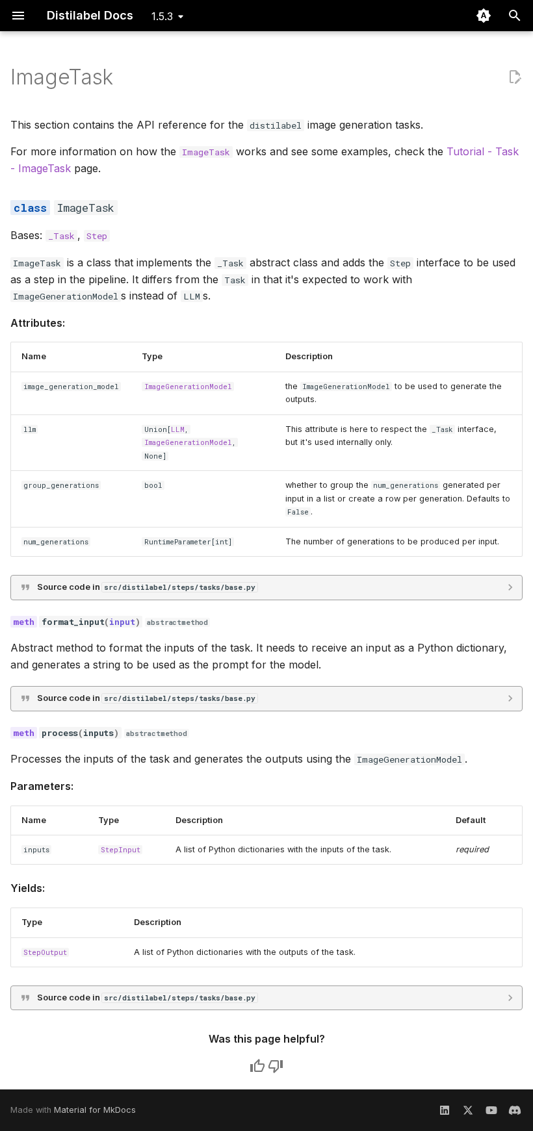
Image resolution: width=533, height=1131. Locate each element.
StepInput (120, 849)
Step (96, 236)
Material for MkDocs (95, 1110)
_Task (61, 236)
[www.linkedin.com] (444, 1110)
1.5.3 (162, 16)
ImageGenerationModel (188, 386)
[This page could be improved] (275, 1066)
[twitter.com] (468, 1110)
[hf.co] (514, 1110)
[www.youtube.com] (491, 1110)
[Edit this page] (515, 77)
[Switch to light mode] (484, 16)
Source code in (146, 587)
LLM (178, 429)
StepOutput (45, 952)
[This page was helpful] (257, 1066)
